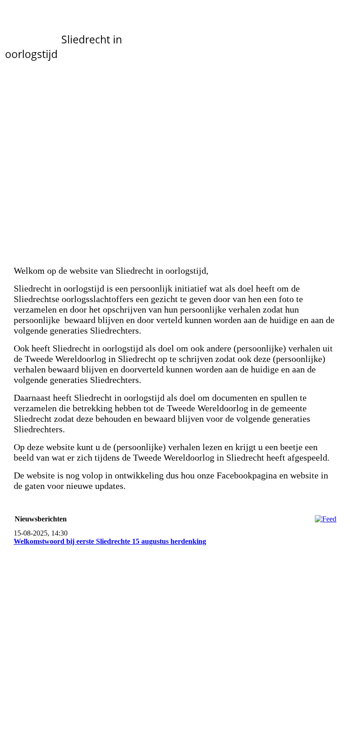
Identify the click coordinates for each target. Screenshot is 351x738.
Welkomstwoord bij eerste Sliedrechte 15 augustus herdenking (110, 541)
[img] (175, 154)
